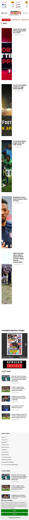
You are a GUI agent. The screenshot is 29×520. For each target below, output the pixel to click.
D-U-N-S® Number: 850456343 (10, 464)
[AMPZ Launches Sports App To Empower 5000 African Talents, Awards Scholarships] (7, 278)
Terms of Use (5, 445)
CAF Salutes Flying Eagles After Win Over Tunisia (19, 143)
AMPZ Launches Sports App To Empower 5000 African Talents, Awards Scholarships (18, 257)
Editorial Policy (5, 454)
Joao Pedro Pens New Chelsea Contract (18, 406)
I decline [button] (14, 514)
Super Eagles (15, 20)
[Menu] (4, 13)
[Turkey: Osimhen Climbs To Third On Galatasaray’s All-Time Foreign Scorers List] (6, 416)
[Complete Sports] (16, 13)
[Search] (24, 13)
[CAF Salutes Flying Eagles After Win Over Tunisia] (7, 166)
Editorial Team (5, 447)
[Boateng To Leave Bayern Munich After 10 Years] (7, 222)
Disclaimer (4, 450)
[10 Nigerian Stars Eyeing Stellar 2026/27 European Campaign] (6, 399)
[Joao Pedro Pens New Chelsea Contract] (6, 408)
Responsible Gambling (7, 462)
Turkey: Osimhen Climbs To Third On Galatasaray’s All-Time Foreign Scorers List (19, 416)
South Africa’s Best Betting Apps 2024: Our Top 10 (19, 31)
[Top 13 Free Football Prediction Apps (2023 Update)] (7, 110)
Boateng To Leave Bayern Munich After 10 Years (20, 199)
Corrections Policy (6, 457)
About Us (4, 437)
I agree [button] (14, 510)
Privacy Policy (5, 452)
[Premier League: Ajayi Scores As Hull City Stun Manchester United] (6, 389)
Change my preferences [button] (14, 517)
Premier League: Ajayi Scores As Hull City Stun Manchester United (18, 388)
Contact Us (5, 440)
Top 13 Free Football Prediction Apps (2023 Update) (19, 87)
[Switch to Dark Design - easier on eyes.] (26, 13)
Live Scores (6, 20)
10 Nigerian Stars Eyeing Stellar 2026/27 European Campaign (19, 398)
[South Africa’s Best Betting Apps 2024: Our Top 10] (7, 54)
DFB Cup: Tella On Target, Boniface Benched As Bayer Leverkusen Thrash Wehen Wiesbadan (19, 378)
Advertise (4, 442)
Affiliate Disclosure (7, 459)
